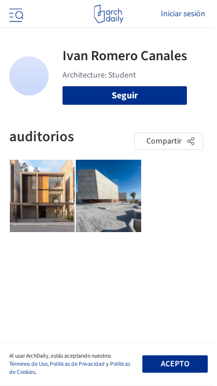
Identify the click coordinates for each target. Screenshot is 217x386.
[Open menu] (15, 14)
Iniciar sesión (183, 14)
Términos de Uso (28, 364)
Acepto (175, 364)
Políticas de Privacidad (77, 364)
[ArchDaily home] (108, 14)
